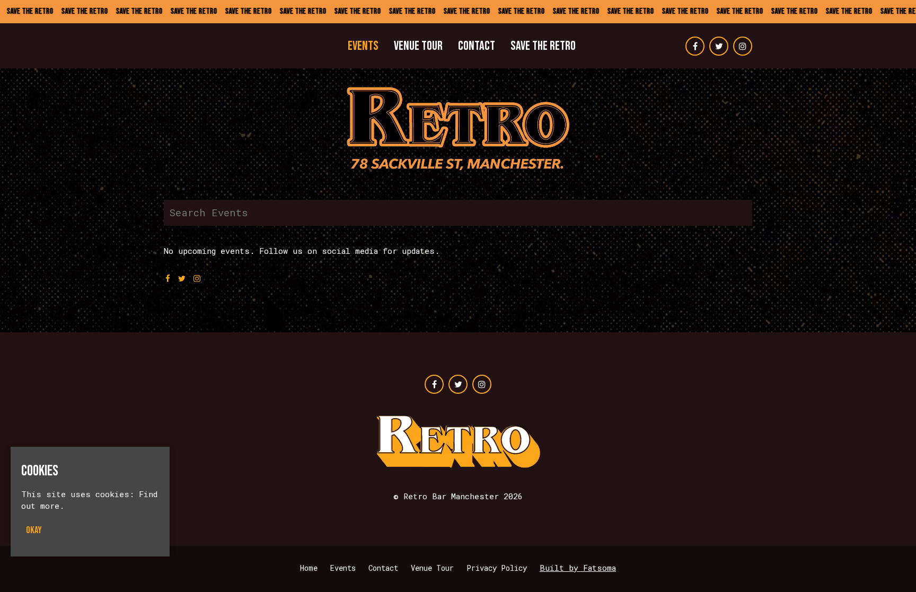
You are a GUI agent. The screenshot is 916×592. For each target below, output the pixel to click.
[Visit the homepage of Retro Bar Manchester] (205, 46)
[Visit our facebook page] (694, 46)
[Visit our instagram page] (742, 46)
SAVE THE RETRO (543, 46)
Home (309, 568)
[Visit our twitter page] (718, 46)
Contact (476, 46)
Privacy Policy (496, 568)
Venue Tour (418, 46)
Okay (34, 530)
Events (363, 46)
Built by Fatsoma (578, 567)
